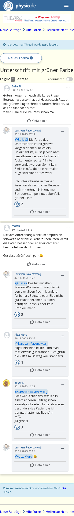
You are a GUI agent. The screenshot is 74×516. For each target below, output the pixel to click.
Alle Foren (33, 30)
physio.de (20, 5)
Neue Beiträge (10, 30)
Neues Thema (19, 58)
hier (64, 488)
